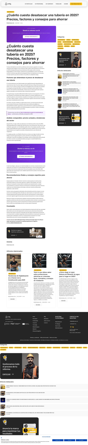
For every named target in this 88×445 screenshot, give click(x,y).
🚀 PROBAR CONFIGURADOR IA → (31, 36)
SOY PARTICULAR (28, 4)
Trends (68, 39)
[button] (58, 3)
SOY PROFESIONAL (39, 4)
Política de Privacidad (44, 337)
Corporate (35, 322)
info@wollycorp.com (74, 321)
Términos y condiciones (34, 337)
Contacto (46, 322)
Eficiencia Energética (37, 331)
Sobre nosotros (47, 320)
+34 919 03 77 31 (73, 324)
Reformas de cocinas (63, 340)
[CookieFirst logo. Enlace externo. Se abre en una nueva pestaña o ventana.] (1, 438)
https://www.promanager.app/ (14, 223)
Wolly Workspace (36, 327)
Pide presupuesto (76, 4)
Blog (45, 316)
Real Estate (77, 42)
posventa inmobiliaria (67, 42)
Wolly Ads (34, 329)
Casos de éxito (67, 44)
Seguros (60, 44)
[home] (8, 4)
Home (34, 316)
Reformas (67, 46)
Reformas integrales (45, 340)
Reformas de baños (55, 340)
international (75, 39)
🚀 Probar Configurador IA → (26, 156)
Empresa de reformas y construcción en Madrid (30, 340)
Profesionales (61, 39)
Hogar (72, 46)
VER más (12, 299)
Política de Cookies (53, 337)
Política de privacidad (46, 436)
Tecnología (35, 325)
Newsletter (46, 318)
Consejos (60, 46)
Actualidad (60, 48)
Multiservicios (10, 12)
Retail (59, 42)
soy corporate (49, 4)
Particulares (35, 318)
